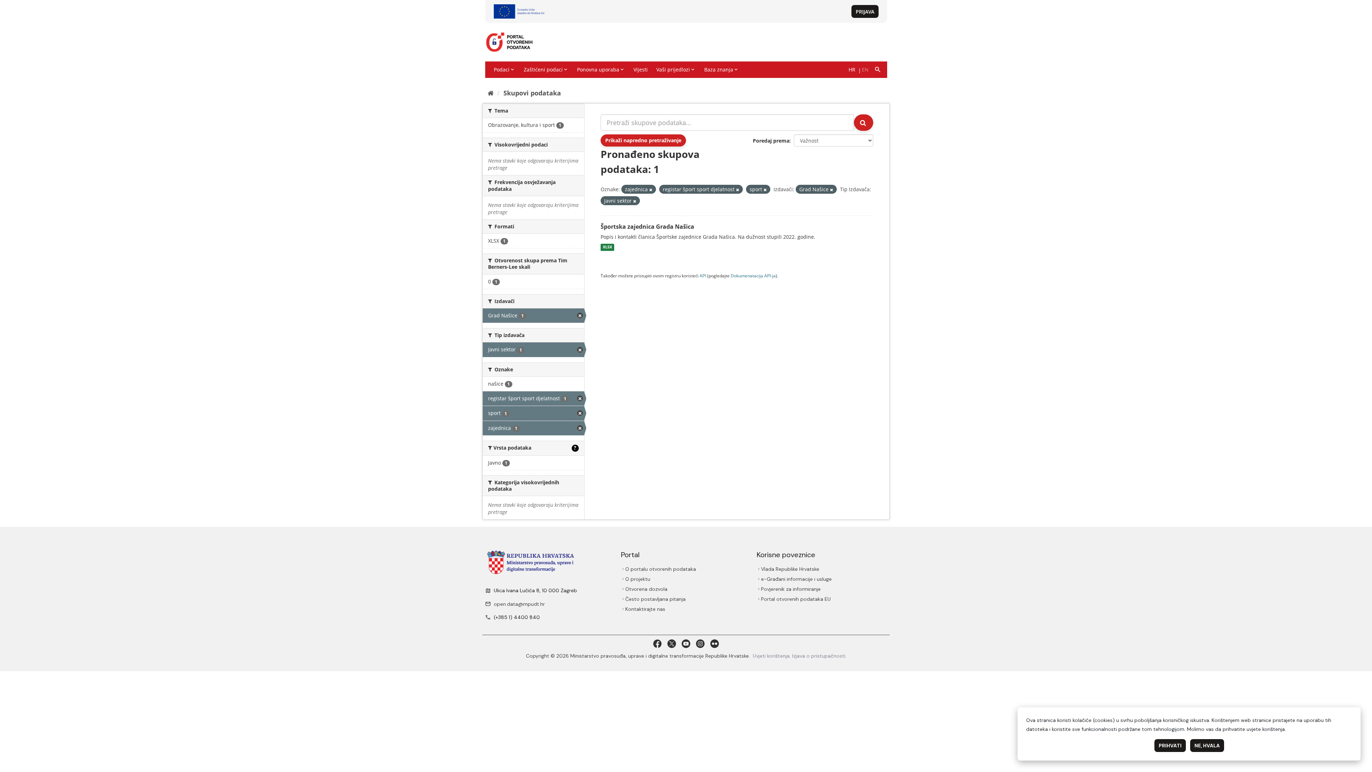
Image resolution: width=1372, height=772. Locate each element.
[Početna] (491, 93)
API (703, 275)
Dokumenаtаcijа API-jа (753, 275)
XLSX (607, 247)
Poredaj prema (771, 140)
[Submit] (863, 122)
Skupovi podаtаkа (532, 93)
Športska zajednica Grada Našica (647, 227)
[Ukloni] (650, 189)
